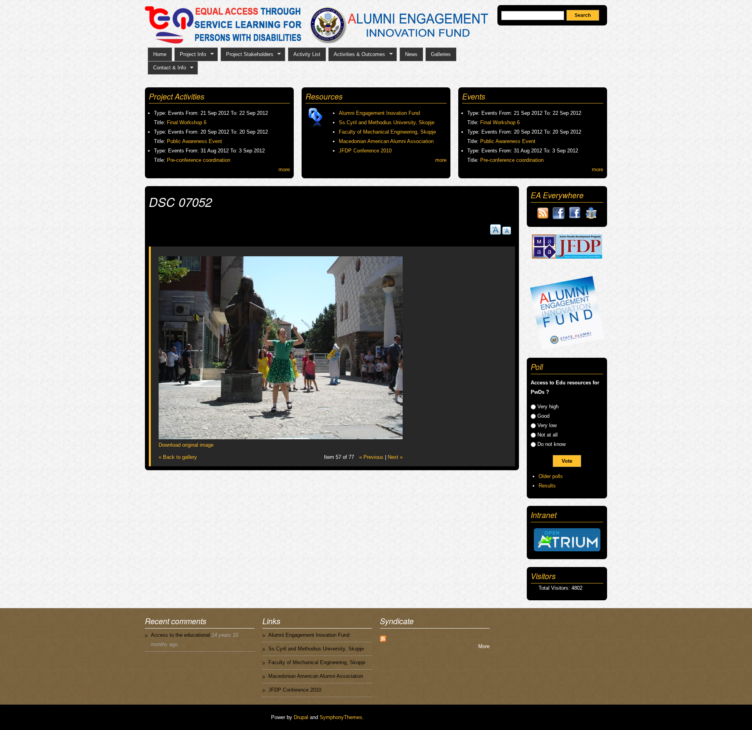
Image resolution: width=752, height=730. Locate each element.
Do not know (551, 444)
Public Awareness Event (194, 141)
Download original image (186, 445)
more (284, 169)
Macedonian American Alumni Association (386, 141)
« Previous (371, 457)
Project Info (190, 54)
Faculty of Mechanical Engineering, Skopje (387, 132)
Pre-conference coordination (198, 160)
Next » (395, 457)
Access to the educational (180, 635)
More (484, 646)
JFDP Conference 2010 (365, 151)
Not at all (547, 435)
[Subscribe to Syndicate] (383, 637)
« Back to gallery (178, 457)
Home (159, 54)
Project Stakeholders (247, 54)
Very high (548, 406)
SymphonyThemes (341, 717)
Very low (547, 425)
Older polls (551, 476)
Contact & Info (167, 68)
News (411, 54)
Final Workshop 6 (186, 122)
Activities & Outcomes (356, 54)
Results (547, 486)
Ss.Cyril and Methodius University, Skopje (386, 122)
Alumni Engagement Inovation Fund (379, 113)
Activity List (306, 54)
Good (543, 416)
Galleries (441, 54)
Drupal (301, 717)
